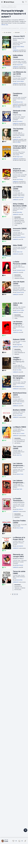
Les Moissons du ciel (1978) (19, 73)
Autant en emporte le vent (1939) (19, 170)
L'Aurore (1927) (19, 36)
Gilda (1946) (17, 245)
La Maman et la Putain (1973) (19, 538)
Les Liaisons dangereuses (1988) (18, 464)
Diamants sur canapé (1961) (18, 555)
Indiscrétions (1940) (18, 56)
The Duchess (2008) (18, 130)
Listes (15, 6)
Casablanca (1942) (17, 94)
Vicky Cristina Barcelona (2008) (20, 205)
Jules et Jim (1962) (17, 304)
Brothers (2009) (19, 410)
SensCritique (4, 6)
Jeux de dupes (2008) (18, 283)
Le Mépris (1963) (19, 427)
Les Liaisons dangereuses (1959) (18, 482)
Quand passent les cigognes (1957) (19, 377)
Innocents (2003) (20, 229)
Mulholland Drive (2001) (19, 394)
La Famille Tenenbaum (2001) (17, 500)
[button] (26, 2)
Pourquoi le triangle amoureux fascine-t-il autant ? (9, 7)
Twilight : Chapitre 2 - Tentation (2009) (19, 359)
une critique (17, 106)
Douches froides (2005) (19, 522)
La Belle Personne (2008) (19, 263)
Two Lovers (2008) (17, 447)
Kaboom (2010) (19, 339)
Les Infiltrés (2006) (17, 188)
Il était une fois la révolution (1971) (19, 147)
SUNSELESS (10, 6)
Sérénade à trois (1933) (19, 112)
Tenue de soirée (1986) (19, 572)
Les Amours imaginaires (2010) (17, 323)
